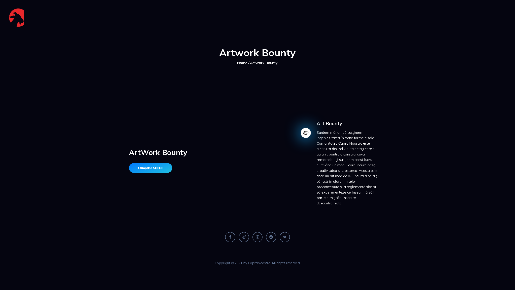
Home (242, 63)
